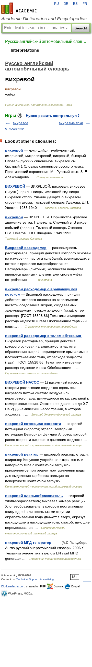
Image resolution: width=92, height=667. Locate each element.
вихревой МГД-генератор (28, 542)
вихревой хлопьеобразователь (34, 496)
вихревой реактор (22, 454)
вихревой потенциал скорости (33, 424)
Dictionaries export (13, 586)
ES (75, 4)
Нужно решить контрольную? (53, 116)
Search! (81, 28)
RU (56, 4)
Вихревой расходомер (26, 248)
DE (66, 4)
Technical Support (27, 579)
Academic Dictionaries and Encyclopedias (44, 18)
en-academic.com (19, 8)
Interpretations (25, 50)
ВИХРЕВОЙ (15, 186)
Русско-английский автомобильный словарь (46, 41)
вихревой (14, 150)
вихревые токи (71, 123)
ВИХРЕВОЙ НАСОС (22, 382)
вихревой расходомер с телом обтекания (43, 336)
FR (85, 4)
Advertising (47, 579)
